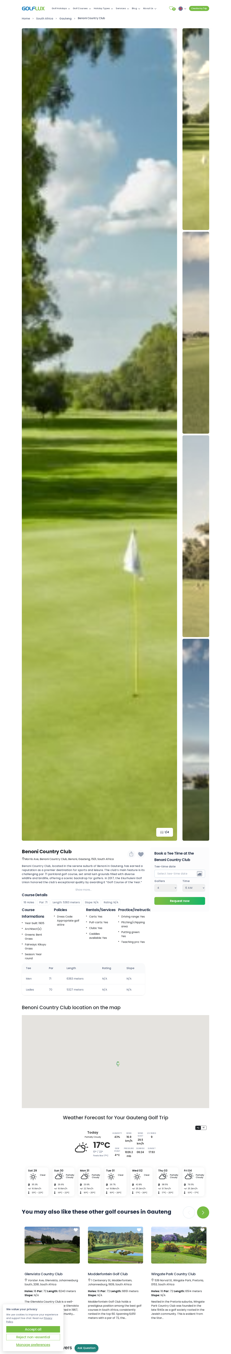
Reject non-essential (33, 1337)
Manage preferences (33, 1344)
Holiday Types (102, 8)
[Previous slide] (196, 35)
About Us (148, 8)
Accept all (33, 1329)
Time (186, 881)
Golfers (159, 881)
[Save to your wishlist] (76, 1230)
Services (121, 8)
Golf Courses (80, 8)
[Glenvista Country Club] (52, 1245)
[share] (131, 854)
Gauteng (65, 18)
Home (26, 18)
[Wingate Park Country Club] (178, 1245)
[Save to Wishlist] (141, 854)
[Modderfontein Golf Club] (115, 1245)
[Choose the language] (181, 8)
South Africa (44, 18)
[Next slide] (169, 434)
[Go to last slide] (29, 434)
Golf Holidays (59, 8)
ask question (86, 1348)
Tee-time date (165, 866)
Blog (134, 8)
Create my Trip (199, 8)
